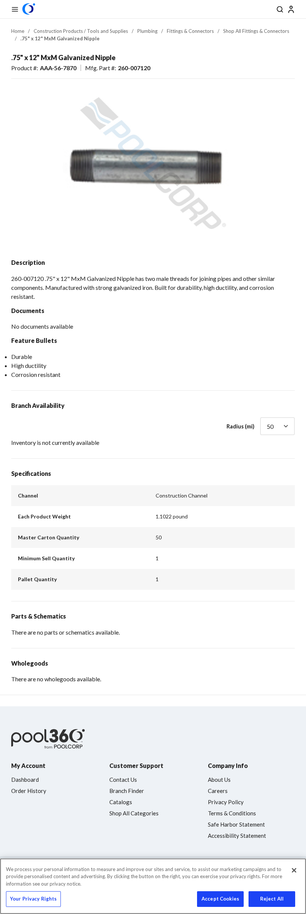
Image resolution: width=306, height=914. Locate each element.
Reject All (272, 899)
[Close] (294, 870)
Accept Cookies (220, 899)
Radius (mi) (241, 426)
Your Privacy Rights (33, 899)
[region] (153, 886)
